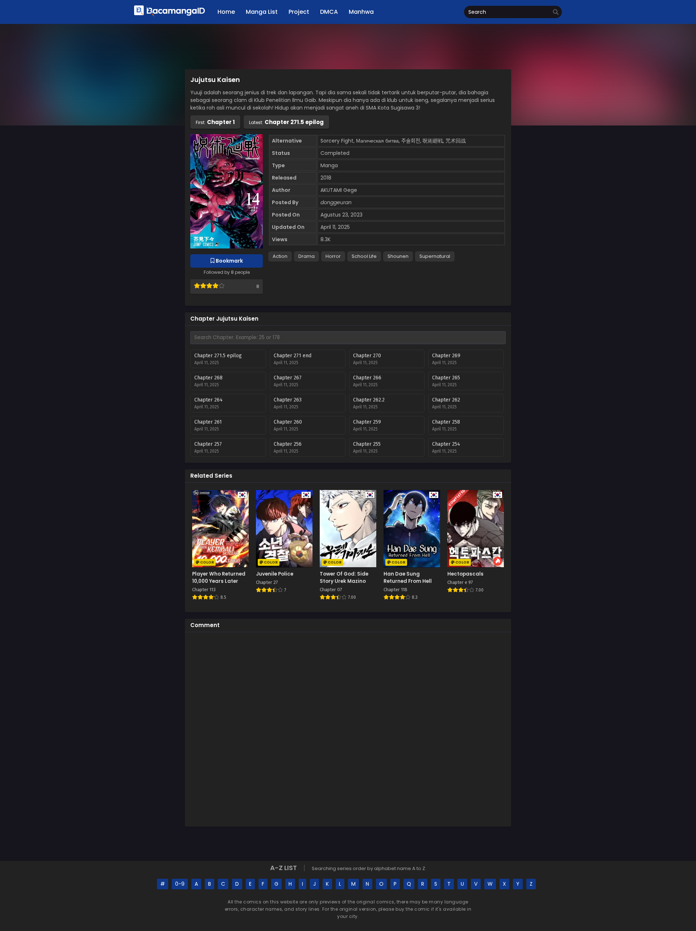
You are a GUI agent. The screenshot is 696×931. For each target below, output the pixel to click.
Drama (306, 256)
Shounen (398, 256)
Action (280, 256)
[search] (555, 12)
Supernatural (434, 256)
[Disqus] (348, 728)
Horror (333, 256)
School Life (364, 256)
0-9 (180, 883)
